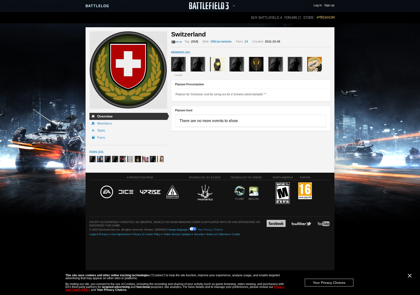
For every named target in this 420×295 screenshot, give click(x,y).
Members (104, 123)
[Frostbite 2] (205, 193)
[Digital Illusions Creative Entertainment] (126, 192)
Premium (325, 17)
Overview (105, 116)
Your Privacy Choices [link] (210, 229)
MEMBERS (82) (180, 52)
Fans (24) (96, 152)
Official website (221, 41)
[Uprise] (150, 192)
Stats (101, 130)
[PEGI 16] (305, 191)
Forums (290, 18)
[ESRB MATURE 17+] (283, 193)
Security (199, 234)
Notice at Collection (217, 234)
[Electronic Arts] (106, 192)
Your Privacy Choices (329, 283)
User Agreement (120, 234)
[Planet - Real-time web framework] (239, 192)
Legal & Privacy (98, 234)
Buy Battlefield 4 (266, 18)
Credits (236, 234)
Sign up (329, 5)
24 (246, 41)
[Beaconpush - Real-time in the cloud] (253, 193)
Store (308, 18)
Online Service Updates (177, 234)
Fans (101, 137)
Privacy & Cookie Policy (146, 234)
